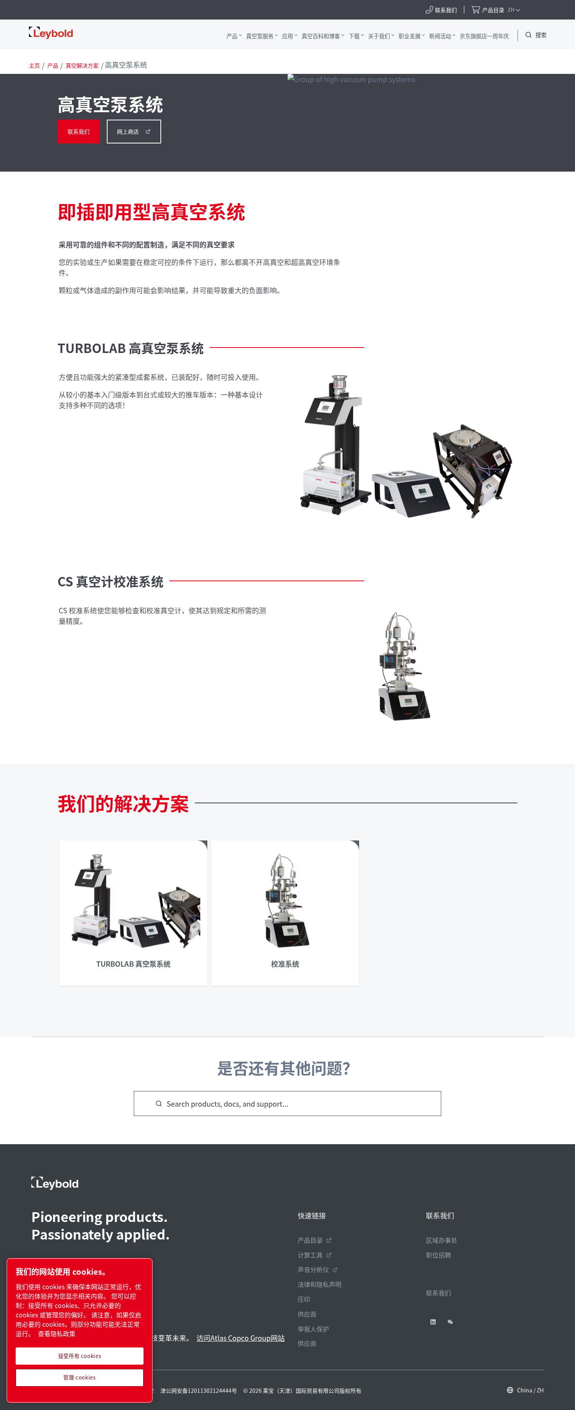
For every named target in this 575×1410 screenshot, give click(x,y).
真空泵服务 (259, 36)
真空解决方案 (82, 65)
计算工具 (310, 1255)
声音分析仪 (313, 1269)
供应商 (307, 1314)
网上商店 (128, 131)
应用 (287, 36)
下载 (354, 36)
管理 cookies (79, 1377)
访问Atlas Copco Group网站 (240, 1337)
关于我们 (379, 36)
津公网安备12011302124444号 (198, 1390)
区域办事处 (441, 1240)
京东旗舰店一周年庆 (484, 36)
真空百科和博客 (321, 36)
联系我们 (79, 131)
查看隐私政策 (56, 1333)
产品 (231, 36)
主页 (34, 65)
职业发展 (409, 36)
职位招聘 (438, 1255)
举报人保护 (313, 1328)
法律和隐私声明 (319, 1284)
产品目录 (310, 1240)
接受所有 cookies (79, 1356)
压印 (304, 1299)
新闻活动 (440, 36)
